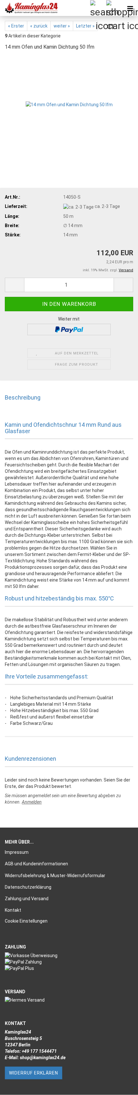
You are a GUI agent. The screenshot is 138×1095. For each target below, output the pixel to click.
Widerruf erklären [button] (33, 1072)
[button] (14, 285)
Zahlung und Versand (26, 898)
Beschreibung (22, 397)
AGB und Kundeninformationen (36, 863)
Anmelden (32, 802)
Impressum (17, 852)
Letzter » (85, 25)
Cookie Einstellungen (26, 921)
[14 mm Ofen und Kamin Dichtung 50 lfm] (69, 104)
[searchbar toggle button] (98, 8)
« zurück (38, 25)
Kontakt (13, 910)
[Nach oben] (120, 1085)
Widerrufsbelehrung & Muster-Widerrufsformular (55, 875)
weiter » (62, 25)
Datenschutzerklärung (28, 887)
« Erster (16, 25)
